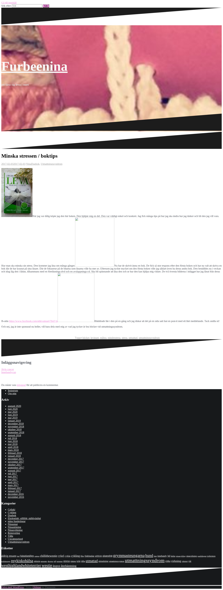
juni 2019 (13, 414)
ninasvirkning (191, 556)
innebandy (162, 556)
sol (55, 561)
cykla (67, 555)
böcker (85, 337)
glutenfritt (107, 555)
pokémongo (5, 561)
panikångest (202, 556)
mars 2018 (13, 450)
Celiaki (11, 509)
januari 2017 (14, 491)
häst (155, 556)
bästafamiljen (27, 555)
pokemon (211, 556)
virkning (176, 561)
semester (44, 561)
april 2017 (13, 482)
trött (78, 561)
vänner (185, 561)
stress (124, 337)
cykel (61, 555)
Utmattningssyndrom (51, 164)
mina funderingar (16, 521)
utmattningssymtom (116, 561)
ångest (56, 565)
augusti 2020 (14, 406)
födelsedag (89, 556)
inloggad (21, 385)
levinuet (95, 337)
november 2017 (16, 461)
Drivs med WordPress (12, 587)
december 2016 (16, 494)
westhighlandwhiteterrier (21, 565)
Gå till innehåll (8, 2)
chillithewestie (48, 555)
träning (73, 561)
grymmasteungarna (129, 555)
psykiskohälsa (22, 561)
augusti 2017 (14, 470)
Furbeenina (34, 66)
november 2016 (16, 497)
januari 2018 (14, 456)
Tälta (10, 536)
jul (168, 555)
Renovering (14, 533)
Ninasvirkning (15, 530)
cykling (75, 555)
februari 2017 (15, 488)
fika (82, 556)
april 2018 (13, 447)
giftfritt (98, 556)
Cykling (12, 512)
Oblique (37, 587)
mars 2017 (13, 485)
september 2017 (16, 467)
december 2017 (16, 458)
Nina (28, 164)
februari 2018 (15, 453)
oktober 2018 (15, 429)
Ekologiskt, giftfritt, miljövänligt (24, 518)
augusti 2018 (14, 435)
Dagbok (35, 164)
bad (18, 556)
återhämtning (68, 565)
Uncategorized (15, 539)
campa (36, 556)
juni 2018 (13, 441)
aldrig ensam (8, 555)
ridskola (37, 561)
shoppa (50, 561)
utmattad (133, 337)
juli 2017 (12, 473)
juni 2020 (13, 409)
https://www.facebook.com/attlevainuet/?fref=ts (33, 321)
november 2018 (16, 426)
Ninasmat (13, 524)
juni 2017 (13, 476)
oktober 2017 (15, 464)
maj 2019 (12, 417)
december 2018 (16, 423)
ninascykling (181, 556)
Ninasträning (14, 527)
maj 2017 (12, 479)
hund (149, 555)
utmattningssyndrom (149, 337)
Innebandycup (8, 372)
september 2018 (16, 432)
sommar (60, 561)
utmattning (103, 561)
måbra (103, 337)
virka (167, 561)
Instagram (13, 390)
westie (47, 565)
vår (189, 561)
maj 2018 (12, 444)
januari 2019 (14, 420)
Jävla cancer (7, 369)
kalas (173, 556)
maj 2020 (12, 412)
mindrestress (114, 337)
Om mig (12, 393)
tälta (83, 561)
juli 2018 (12, 438)
